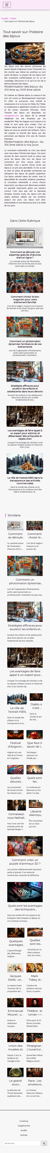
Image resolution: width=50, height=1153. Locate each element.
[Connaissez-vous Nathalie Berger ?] (16, 805)
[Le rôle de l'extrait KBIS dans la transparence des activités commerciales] (25, 463)
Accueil (4, 18)
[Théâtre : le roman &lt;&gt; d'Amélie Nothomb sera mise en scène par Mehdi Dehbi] (34, 1002)
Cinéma (24, 1121)
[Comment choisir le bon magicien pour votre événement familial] (25, 282)
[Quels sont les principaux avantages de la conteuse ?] (34, 769)
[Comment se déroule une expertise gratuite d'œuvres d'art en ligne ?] (25, 237)
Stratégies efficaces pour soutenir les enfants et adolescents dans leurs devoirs (25, 388)
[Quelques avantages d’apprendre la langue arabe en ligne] (15, 932)
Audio (24, 1130)
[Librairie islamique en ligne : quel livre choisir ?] (36, 803)
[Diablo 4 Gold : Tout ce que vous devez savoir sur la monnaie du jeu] (36, 697)
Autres (13, 18)
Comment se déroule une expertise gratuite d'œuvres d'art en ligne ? (25, 255)
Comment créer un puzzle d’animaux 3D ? (25, 861)
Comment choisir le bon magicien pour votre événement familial (25, 299)
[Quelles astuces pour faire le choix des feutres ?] (15, 769)
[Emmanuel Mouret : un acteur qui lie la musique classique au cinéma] (15, 1002)
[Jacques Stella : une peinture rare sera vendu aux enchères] (15, 967)
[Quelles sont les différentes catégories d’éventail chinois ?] (35, 932)
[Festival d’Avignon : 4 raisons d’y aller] (15, 734)
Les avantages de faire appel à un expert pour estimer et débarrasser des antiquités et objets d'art (25, 434)
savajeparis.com (11, 115)
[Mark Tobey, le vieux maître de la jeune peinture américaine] (34, 967)
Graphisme (24, 1125)
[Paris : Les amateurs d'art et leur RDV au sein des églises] (34, 1072)
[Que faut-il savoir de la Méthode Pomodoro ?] (34, 734)
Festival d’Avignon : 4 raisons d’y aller (15, 748)
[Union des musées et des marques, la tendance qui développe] (15, 1037)
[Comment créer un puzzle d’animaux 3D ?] (25, 846)
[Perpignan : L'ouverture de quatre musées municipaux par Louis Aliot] (34, 1037)
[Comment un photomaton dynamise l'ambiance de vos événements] (25, 327)
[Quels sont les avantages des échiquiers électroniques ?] (25, 892)
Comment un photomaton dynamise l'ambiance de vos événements (25, 344)
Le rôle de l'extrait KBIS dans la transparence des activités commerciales (25, 480)
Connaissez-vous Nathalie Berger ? (16, 817)
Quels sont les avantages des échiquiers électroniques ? (25, 909)
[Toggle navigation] (7, 5)
